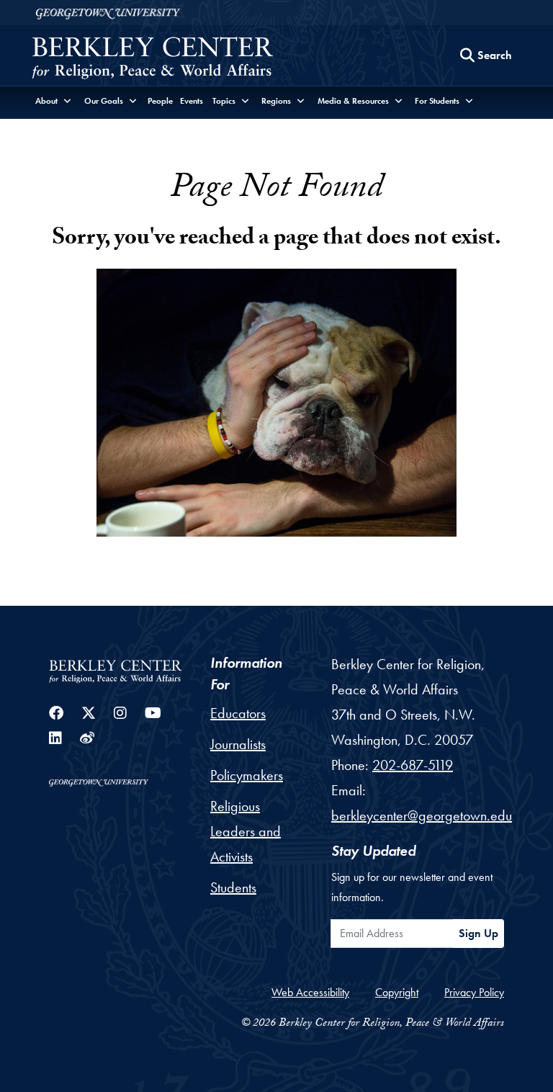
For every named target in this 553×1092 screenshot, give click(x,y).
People (160, 101)
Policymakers (246, 775)
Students (233, 887)
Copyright (396, 992)
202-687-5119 (412, 765)
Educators (238, 713)
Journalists (238, 744)
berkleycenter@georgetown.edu (421, 815)
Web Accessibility (310, 992)
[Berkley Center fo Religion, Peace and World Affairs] (152, 59)
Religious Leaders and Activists (245, 831)
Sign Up (478, 933)
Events (191, 101)
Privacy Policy (474, 992)
